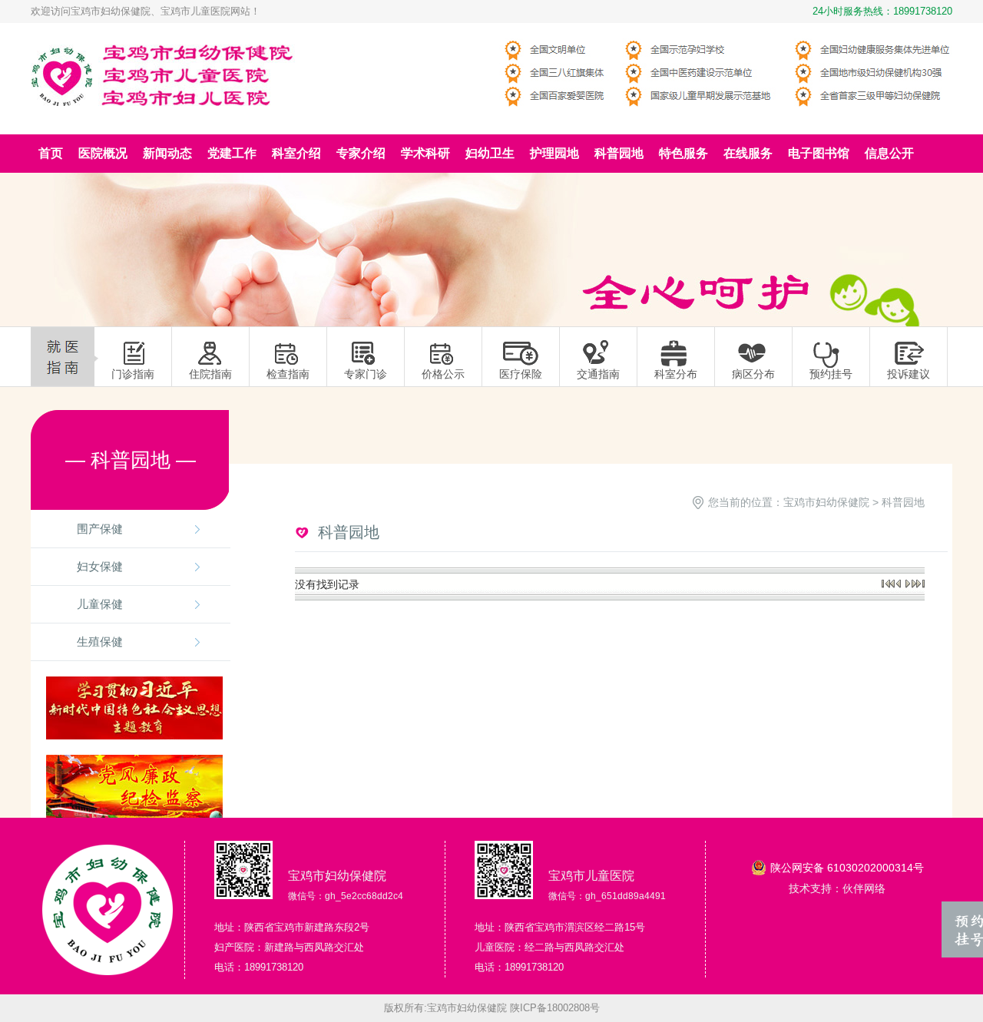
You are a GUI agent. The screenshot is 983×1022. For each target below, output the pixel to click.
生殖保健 (100, 641)
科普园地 (903, 502)
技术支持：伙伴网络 (837, 888)
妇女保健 (100, 566)
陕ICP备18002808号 (555, 1008)
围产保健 (100, 528)
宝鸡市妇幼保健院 (826, 502)
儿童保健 (100, 603)
